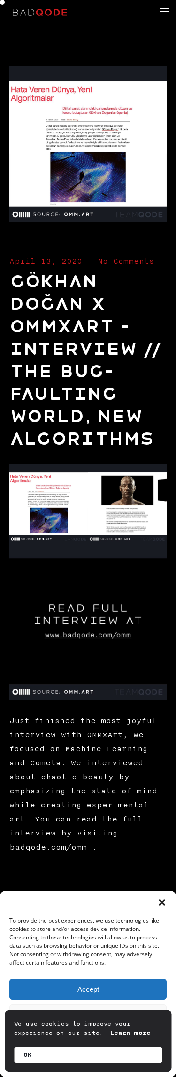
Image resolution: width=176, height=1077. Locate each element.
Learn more (130, 1033)
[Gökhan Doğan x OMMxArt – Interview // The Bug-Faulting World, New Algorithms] (88, 219)
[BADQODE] (40, 12)
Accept (88, 989)
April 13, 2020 (45, 261)
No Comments (126, 261)
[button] (162, 902)
